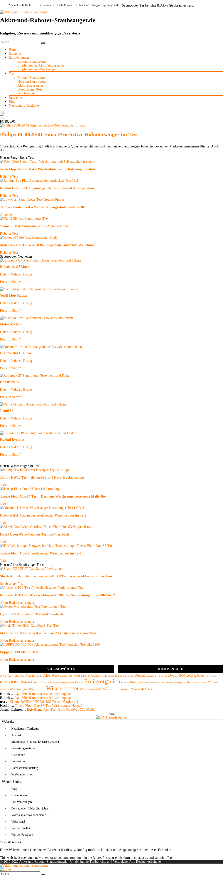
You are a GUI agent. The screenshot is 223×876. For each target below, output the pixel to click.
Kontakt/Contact (65, 5)
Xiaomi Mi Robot (141, 689)
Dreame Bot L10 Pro (156, 676)
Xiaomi (112, 689)
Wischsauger (88, 689)
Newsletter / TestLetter (20, 5)
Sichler (195, 682)
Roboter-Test (9, 176)
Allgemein (7, 214)
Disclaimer (18, 754)
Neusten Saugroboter (31, 81)
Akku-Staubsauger (30, 85)
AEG (47, 675)
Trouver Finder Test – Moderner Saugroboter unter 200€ (42, 207)
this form (124, 857)
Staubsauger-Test (12, 583)
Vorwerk (4, 689)
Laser (34, 682)
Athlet (65, 676)
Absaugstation (33, 675)
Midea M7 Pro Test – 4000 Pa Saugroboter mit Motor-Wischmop (48, 245)
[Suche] (43, 43)
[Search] (1, 118)
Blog (12, 101)
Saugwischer (182, 682)
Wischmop (37, 689)
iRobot (25, 682)
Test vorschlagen (21, 802)
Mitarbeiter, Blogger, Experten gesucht (99, 5)
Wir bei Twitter (20, 828)
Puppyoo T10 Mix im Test (19, 652)
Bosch (86, 675)
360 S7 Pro (5, 676)
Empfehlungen (19, 57)
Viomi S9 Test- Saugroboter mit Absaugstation (34, 226)
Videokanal (18, 821)
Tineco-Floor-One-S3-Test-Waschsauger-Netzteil (48, 705)
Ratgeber (15, 53)
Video (4, 485)
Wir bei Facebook (22, 834)
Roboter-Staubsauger (31, 61)
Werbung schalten (22, 774)
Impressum (18, 761)
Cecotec (95, 676)
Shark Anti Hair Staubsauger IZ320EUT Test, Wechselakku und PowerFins (56, 576)
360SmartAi (18, 676)
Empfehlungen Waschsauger (37, 69)
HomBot (5, 682)
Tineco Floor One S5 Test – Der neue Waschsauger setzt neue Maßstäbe (53, 496)
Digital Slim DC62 (124, 676)
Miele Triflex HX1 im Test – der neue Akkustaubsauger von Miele (48, 633)
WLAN (102, 689)
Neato (71, 682)
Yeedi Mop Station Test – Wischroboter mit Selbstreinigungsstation (49, 169)
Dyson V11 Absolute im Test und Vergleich (31, 614)
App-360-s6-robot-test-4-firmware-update (42, 694)
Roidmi (169, 682)
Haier (213, 676)
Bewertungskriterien (23, 748)
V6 (209, 682)
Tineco (203, 682)
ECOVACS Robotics (191, 675)
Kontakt (16, 735)
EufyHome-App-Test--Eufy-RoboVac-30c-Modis (61, 709)
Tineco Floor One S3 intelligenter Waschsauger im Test (40, 553)
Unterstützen (44, 5)
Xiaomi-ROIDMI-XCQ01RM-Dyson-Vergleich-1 (43, 701)
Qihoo (125, 682)
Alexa (56, 675)
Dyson (173, 675)
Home (13, 49)
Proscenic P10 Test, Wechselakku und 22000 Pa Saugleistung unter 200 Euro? (57, 595)
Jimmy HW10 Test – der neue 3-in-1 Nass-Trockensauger (42, 477)
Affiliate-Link (14, 842)
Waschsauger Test (29, 89)
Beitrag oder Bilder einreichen (30, 808)
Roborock (137, 682)
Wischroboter (26, 93)
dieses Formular (159, 850)
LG (41, 682)
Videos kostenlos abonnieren (28, 815)
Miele (46, 682)
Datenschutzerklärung (24, 768)
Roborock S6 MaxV (154, 682)
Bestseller (15, 97)
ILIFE (15, 682)
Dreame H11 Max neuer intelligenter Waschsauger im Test (43, 515)
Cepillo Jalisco (107, 676)
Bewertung (75, 675)
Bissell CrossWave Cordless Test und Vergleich (34, 534)
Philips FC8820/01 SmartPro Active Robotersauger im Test (69, 134)
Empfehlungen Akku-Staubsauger (40, 65)
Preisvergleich (102, 681)
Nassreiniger (58, 682)
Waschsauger (19, 689)
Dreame (140, 675)
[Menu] (1, 113)
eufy (207, 676)
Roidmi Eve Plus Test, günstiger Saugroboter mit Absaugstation (47, 188)
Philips (79, 682)
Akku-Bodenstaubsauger (17, 602)
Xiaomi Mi (124, 689)
